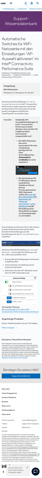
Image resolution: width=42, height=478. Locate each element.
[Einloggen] (26, 3)
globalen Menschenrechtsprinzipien (25, 454)
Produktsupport (9, 9)
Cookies (4, 427)
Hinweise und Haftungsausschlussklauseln (23, 447)
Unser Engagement (9, 393)
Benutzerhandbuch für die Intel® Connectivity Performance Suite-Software (20, 310)
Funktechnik (22, 9)
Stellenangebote (8, 410)
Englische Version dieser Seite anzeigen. (15, 358)
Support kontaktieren (21, 376)
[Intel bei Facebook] (3, 471)
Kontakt (5, 402)
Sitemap (4, 431)
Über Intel (6, 389)
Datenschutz (26, 427)
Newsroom (6, 406)
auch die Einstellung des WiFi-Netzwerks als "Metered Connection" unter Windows (28, 200)
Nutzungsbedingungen (29, 420)
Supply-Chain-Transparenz (30, 424)
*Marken (4, 424)
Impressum (6, 414)
